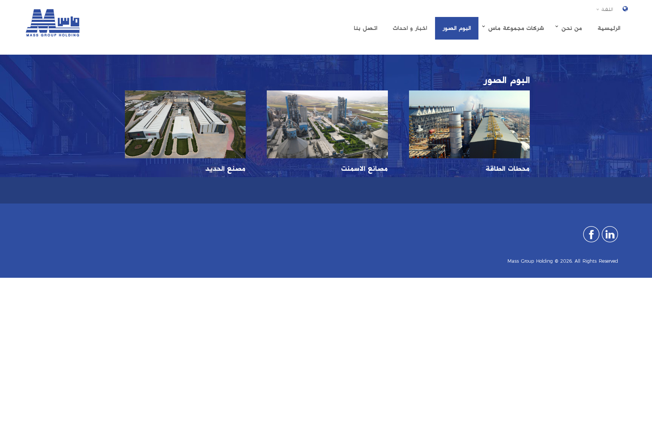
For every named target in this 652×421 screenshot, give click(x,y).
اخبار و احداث (410, 28)
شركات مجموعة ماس (516, 28)
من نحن (571, 28)
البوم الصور (457, 28)
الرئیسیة (608, 28)
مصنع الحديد (225, 168)
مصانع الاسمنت (364, 168)
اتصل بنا (365, 28)
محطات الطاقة (508, 168)
